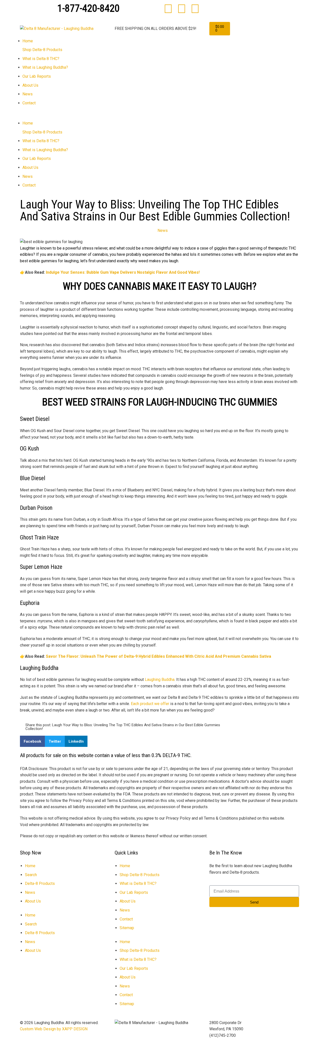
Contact (29, 103)
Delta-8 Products (40, 883)
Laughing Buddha (159, 679)
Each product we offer (150, 703)
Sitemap (127, 927)
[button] (159, 117)
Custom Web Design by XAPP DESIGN (53, 1029)
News (27, 94)
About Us (30, 85)
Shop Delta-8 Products (42, 49)
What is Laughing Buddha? (45, 67)
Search (31, 874)
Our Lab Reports (36, 76)
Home (27, 41)
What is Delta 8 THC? (40, 58)
